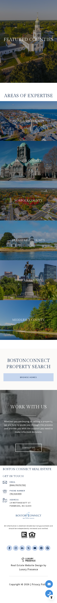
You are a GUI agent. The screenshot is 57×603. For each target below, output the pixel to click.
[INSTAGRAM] (16, 548)
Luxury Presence (28, 569)
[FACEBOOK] (9, 548)
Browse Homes (28, 377)
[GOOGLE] (47, 548)
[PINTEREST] (41, 548)
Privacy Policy (40, 584)
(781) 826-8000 (15, 494)
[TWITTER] (28, 548)
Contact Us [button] (28, 448)
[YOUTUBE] (35, 548)
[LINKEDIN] (22, 548)
